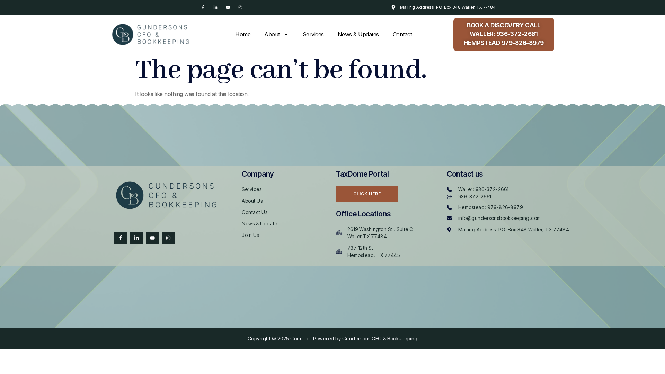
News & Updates (358, 34)
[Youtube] (228, 7)
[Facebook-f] (203, 7)
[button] (503, 34)
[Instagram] (240, 7)
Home (242, 34)
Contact (402, 34)
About (272, 34)
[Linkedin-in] (215, 7)
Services (313, 34)
